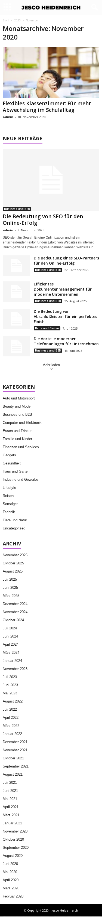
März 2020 (11, 888)
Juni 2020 (10, 864)
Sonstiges (10, 504)
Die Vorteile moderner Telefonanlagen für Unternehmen (66, 341)
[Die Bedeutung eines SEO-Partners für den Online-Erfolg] (16, 265)
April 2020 (10, 880)
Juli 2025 (10, 579)
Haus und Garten (47, 328)
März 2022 (11, 726)
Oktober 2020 (13, 839)
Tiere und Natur (15, 520)
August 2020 (13, 856)
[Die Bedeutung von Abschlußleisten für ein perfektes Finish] (16, 319)
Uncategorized (14, 528)
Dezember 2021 (15, 742)
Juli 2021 (10, 783)
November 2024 (15, 612)
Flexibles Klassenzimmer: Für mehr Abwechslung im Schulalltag (47, 106)
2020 (17, 20)
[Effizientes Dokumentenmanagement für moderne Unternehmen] (16, 291)
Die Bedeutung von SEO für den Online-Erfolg (43, 219)
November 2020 (15, 831)
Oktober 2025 (13, 563)
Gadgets (9, 455)
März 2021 (11, 815)
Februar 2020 (13, 896)
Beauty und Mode (16, 406)
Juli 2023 (10, 677)
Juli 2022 (10, 709)
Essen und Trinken (17, 431)
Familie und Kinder (17, 439)
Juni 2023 (10, 685)
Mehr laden (51, 365)
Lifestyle (9, 488)
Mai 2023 (10, 693)
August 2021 (13, 774)
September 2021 (16, 766)
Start (6, 20)
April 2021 (10, 807)
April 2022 (10, 718)
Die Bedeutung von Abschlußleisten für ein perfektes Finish (65, 316)
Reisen (8, 496)
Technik (9, 512)
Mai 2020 (10, 872)
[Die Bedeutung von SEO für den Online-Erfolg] (51, 180)
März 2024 (11, 653)
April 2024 (10, 644)
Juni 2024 (10, 636)
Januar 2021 (12, 823)
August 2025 (13, 571)
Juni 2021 (10, 791)
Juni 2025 (10, 588)
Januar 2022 (12, 734)
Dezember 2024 (15, 604)
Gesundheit (12, 463)
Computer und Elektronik (22, 423)
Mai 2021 (10, 799)
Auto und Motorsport (19, 398)
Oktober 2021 (13, 758)
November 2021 (15, 750)
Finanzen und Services (21, 447)
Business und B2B (17, 209)
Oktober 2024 (13, 620)
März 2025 (11, 596)
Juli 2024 (10, 628)
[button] (94, 8)
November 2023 (15, 669)
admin (8, 117)
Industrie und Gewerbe (20, 479)
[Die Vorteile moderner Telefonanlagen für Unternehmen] (16, 346)
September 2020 (16, 848)
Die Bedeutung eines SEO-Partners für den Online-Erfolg (66, 260)
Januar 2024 (12, 661)
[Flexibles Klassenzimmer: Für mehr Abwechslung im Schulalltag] (51, 72)
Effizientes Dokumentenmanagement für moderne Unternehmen (63, 289)
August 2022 (13, 701)
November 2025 (15, 555)
